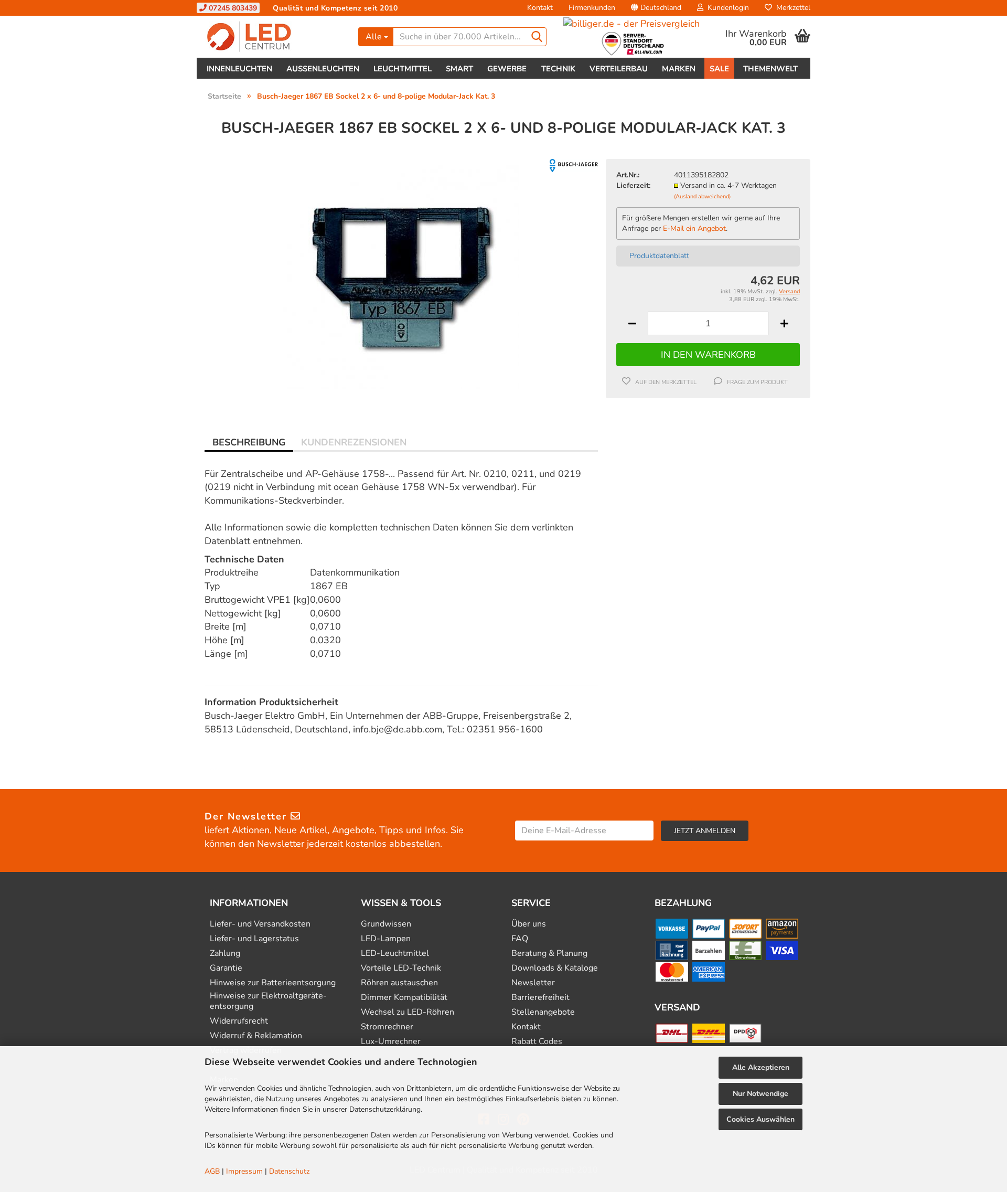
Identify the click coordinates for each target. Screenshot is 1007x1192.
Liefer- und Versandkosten (260, 924)
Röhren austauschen (399, 983)
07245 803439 (232, 8)
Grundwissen (386, 924)
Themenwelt (770, 68)
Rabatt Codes (536, 1042)
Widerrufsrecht (239, 1021)
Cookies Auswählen (760, 1119)
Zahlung (225, 954)
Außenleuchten (322, 68)
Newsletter (533, 983)
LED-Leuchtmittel (395, 954)
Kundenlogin (726, 8)
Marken (678, 68)
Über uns (528, 924)
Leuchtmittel (402, 68)
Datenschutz (289, 1171)
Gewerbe (507, 68)
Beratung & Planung (549, 954)
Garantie (226, 968)
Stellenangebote (543, 1012)
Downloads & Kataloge (554, 968)
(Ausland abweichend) (702, 196)
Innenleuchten (239, 68)
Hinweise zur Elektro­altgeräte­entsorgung (268, 1001)
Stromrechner (387, 1027)
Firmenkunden (592, 8)
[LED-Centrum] (273, 37)
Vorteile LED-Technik (401, 968)
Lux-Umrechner (391, 1042)
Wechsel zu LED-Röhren (407, 1012)
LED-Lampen (386, 939)
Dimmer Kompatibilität (404, 998)
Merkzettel (791, 8)
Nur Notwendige (760, 1094)
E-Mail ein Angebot (694, 228)
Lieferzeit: (633, 185)
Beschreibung (248, 442)
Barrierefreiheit (540, 998)
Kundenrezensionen (353, 442)
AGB (212, 1171)
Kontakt (540, 8)
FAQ (519, 939)
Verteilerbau (619, 68)
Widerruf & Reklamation (256, 1036)
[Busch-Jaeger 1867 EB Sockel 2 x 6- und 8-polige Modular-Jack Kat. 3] (401, 276)
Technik (558, 68)
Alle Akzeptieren (760, 1067)
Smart (459, 68)
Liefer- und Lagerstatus (254, 939)
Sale (719, 68)
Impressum (244, 1171)
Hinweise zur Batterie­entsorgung (273, 983)
